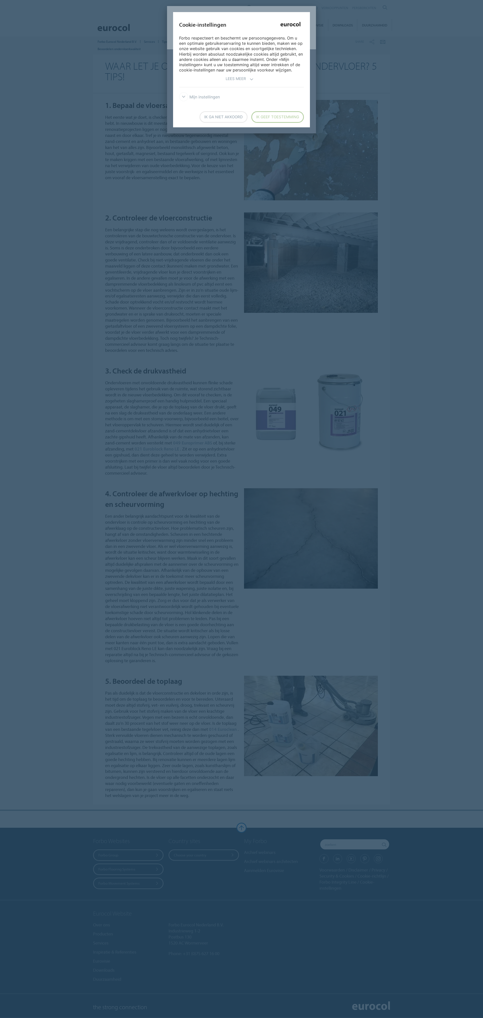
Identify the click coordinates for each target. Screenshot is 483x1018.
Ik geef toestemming (277, 117)
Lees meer (236, 78)
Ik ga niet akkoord (223, 117)
